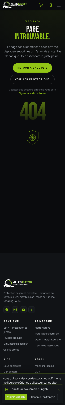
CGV (37, 371)
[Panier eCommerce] (42, 5)
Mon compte (10, 371)
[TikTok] (31, 309)
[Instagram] (15, 309)
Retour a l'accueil (32, 67)
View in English (16, 396)
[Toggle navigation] (58, 5)
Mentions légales (44, 365)
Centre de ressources (47, 345)
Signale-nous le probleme (32, 93)
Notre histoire (42, 327)
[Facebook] (6, 309)
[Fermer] (58, 389)
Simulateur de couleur (15, 343)
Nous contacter (12, 365)
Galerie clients (11, 349)
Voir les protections (32, 79)
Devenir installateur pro (48, 339)
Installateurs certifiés (47, 333)
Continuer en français (43, 397)
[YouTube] (23, 309)
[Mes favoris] (51, 5)
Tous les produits (12, 337)
